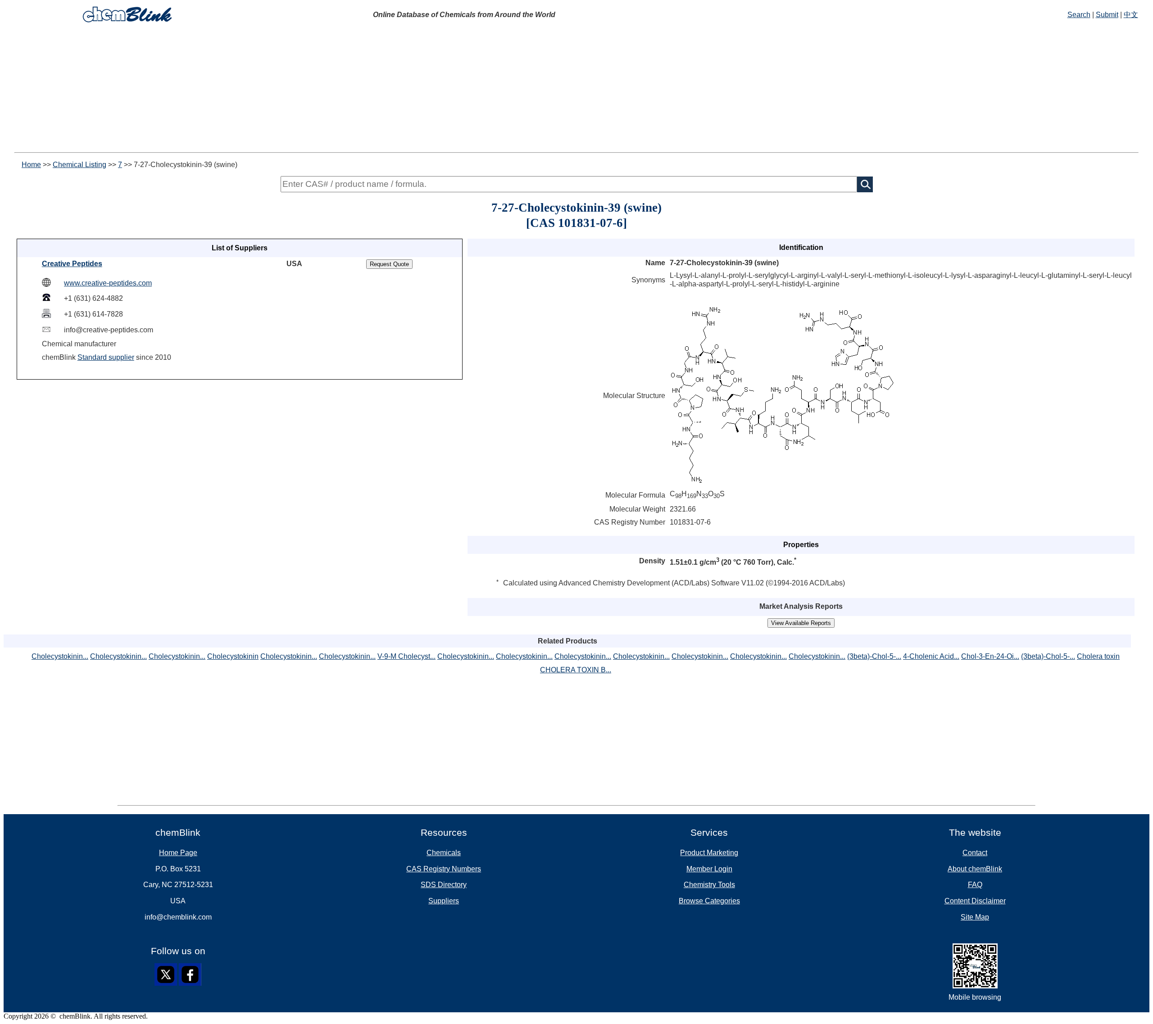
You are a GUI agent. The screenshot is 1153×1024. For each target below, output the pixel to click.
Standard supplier (105, 357)
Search (1078, 14)
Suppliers (443, 901)
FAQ (975, 884)
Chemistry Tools (709, 884)
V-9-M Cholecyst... (406, 656)
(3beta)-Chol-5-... (874, 656)
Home (31, 164)
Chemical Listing (79, 164)
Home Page (178, 852)
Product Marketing (709, 852)
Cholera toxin (1098, 656)
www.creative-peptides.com (108, 283)
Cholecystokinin (233, 656)
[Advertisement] (576, 89)
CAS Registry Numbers (443, 869)
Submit (1107, 14)
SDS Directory (444, 884)
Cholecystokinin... (60, 656)
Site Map (975, 917)
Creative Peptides (72, 263)
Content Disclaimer (975, 901)
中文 (1131, 14)
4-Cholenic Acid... (931, 656)
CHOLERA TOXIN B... (575, 670)
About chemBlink (975, 869)
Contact (974, 852)
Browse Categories (709, 901)
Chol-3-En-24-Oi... (990, 656)
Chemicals (444, 852)
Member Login (709, 869)
